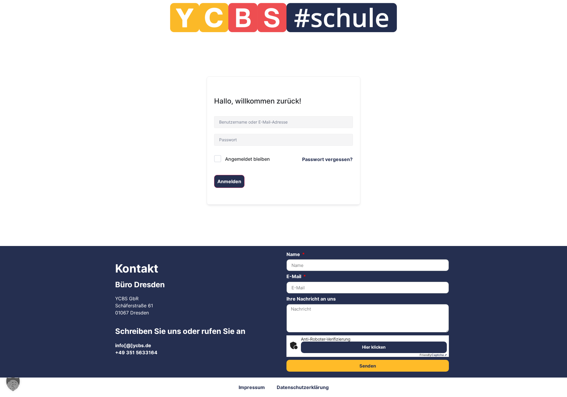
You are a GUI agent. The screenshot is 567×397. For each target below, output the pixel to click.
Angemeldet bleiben (247, 159)
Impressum (252, 387)
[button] (13, 384)
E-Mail (294, 276)
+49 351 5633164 (136, 352)
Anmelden (229, 181)
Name (293, 254)
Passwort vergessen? (327, 159)
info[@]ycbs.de (133, 345)
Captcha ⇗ (433, 355)
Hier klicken (374, 347)
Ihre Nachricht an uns (311, 299)
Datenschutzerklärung (303, 387)
